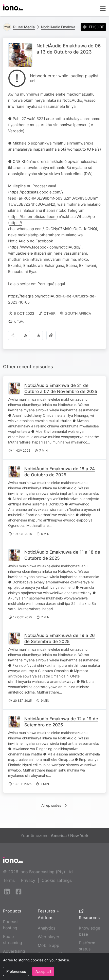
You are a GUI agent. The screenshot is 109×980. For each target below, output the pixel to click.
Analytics (46, 928)
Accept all (43, 971)
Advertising (14, 951)
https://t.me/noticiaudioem (33, 216)
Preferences (16, 971)
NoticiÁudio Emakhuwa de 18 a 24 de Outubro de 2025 (59, 471)
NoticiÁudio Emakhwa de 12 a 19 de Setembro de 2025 (61, 721)
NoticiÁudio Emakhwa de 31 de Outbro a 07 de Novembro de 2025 (60, 388)
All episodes (51, 805)
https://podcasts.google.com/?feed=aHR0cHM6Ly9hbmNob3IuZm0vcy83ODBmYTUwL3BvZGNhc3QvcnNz (53, 198)
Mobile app (48, 945)
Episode (96, 27)
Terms (9, 880)
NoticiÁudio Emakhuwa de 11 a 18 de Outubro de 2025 (62, 555)
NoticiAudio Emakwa (58, 27)
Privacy (28, 880)
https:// (15, 222)
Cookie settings (57, 880)
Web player (48, 936)
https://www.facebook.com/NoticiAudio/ (44, 247)
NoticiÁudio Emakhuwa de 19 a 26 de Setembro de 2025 (59, 638)
